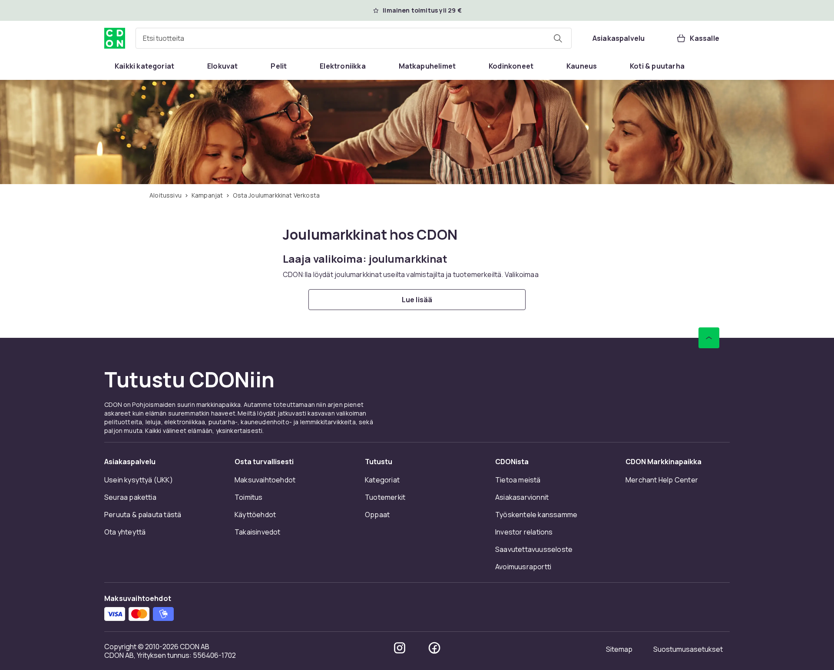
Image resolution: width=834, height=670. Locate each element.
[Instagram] (400, 648)
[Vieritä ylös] (708, 337)
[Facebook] (434, 648)
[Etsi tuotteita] (557, 38)
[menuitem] (144, 66)
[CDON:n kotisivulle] (114, 38)
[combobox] (354, 38)
